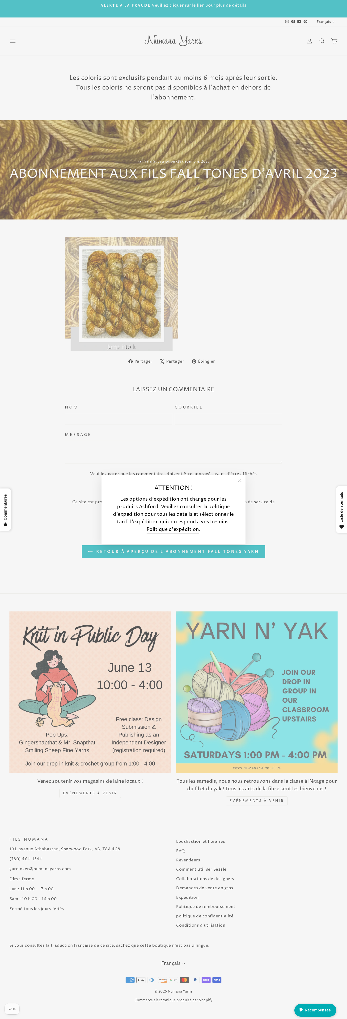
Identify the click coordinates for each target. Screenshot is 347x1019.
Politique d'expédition (173, 529)
